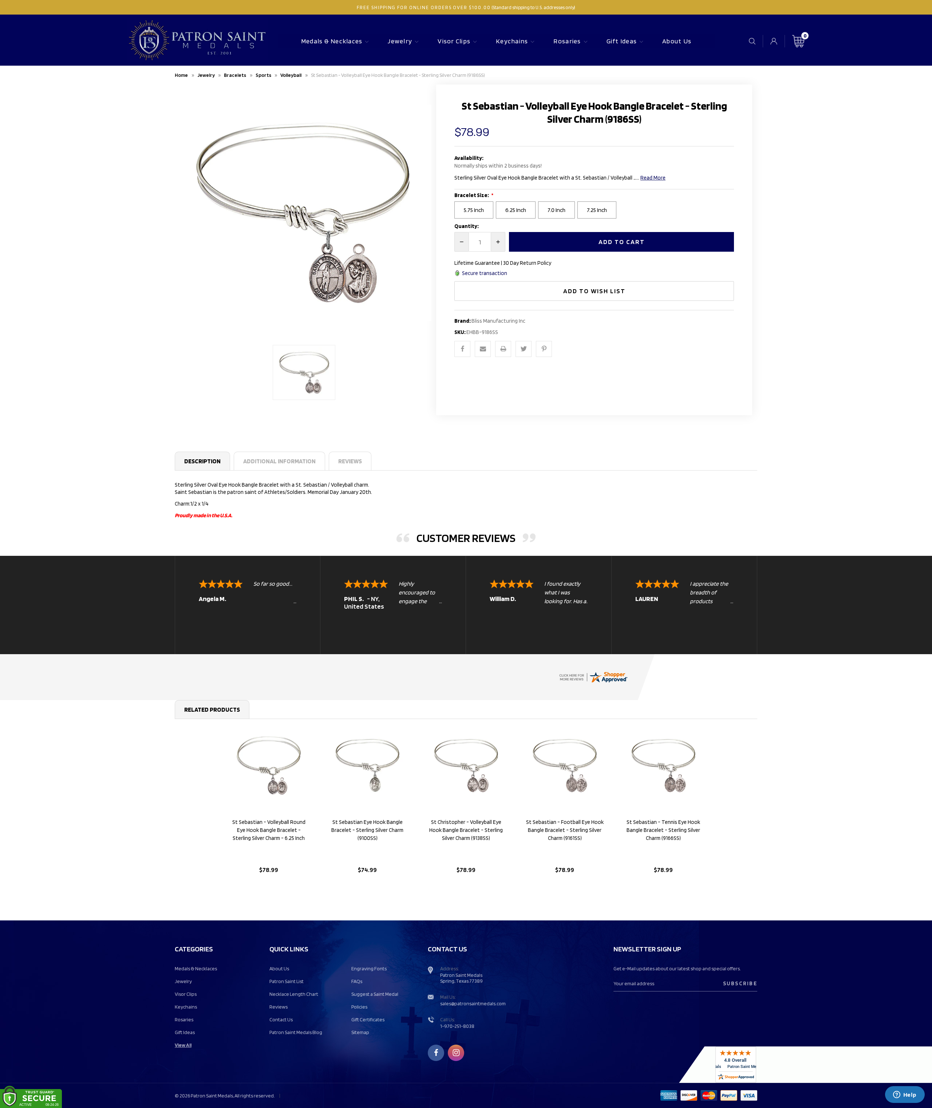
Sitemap (360, 1032)
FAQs (356, 981)
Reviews (350, 461)
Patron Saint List (286, 981)
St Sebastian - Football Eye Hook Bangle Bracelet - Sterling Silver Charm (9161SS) (565, 830)
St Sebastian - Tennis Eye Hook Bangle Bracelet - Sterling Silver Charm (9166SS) (663, 830)
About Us (676, 41)
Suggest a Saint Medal (374, 994)
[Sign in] (773, 41)
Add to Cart (268, 888)
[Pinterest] (544, 349)
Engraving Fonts (369, 968)
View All (183, 1045)
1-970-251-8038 (457, 1026)
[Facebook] (462, 349)
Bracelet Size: (472, 195)
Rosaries (567, 41)
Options (367, 888)
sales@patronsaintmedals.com (473, 1003)
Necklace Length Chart (293, 994)
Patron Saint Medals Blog (295, 1032)
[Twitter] (524, 349)
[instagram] (456, 1052)
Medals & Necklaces (332, 41)
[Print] (503, 349)
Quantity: (466, 226)
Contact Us (281, 1019)
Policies (359, 1007)
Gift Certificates (367, 1019)
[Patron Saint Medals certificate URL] (593, 677)
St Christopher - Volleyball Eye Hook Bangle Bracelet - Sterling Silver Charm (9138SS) (466, 830)
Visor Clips (454, 41)
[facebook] (436, 1052)
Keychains (512, 41)
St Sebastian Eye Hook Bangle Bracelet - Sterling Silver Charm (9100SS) (367, 830)
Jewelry (400, 41)
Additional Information (279, 461)
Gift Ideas (622, 41)
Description (202, 461)
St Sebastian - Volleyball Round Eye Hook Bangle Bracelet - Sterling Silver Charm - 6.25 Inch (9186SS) (268, 834)
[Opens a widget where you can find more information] (905, 1095)
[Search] (752, 41)
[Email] (483, 349)
